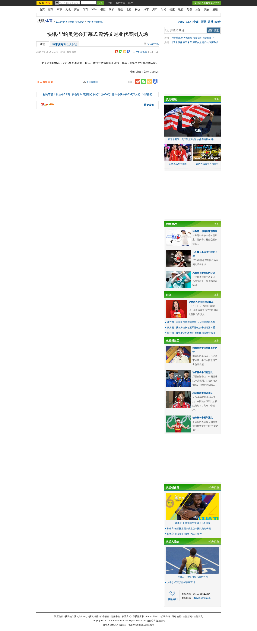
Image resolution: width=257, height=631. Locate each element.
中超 (196, 21)
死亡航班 (176, 38)
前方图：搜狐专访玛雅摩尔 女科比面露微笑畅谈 (191, 333)
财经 (120, 9)
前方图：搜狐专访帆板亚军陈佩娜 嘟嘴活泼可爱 (191, 327)
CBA (188, 21)
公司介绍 (165, 616)
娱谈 (111, 9)
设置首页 (58, 616)
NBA (94, 9)
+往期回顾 (213, 487)
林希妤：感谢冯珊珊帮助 (204, 231)
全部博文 (198, 616)
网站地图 (176, 616)
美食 (206, 9)
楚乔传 (205, 42)
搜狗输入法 (70, 616)
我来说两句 (64, 44)
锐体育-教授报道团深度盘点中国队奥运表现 (189, 528)
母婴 (189, 9)
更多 (216, 99)
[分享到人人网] (128, 51)
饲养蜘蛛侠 (186, 38)
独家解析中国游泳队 (202, 372)
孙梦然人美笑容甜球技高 (201, 302)
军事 (59, 9)
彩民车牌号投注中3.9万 (56, 94)
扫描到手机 (153, 44)
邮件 (130, 3)
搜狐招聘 (93, 616)
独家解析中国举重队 (202, 417)
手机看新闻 (141, 52)
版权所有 (160, 620)
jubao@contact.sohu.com (141, 624)
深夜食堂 (196, 42)
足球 (210, 21)
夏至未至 (187, 42)
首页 (42, 9)
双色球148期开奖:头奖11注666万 (91, 94)
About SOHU (152, 616)
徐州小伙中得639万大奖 (126, 94)
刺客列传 (213, 42)
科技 (137, 9)
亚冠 (203, 21)
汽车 (146, 9)
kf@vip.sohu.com (202, 598)
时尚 (163, 9)
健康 (172, 9)
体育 (85, 9)
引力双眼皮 (208, 38)
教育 (180, 9)
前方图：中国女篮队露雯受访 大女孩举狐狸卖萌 (191, 322)
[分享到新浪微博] (116, 51)
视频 (103, 9)
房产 (154, 9)
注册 (110, 3)
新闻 (50, 9)
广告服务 (104, 616)
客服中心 (115, 616)
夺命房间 (197, 38)
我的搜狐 (120, 3)
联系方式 (126, 616)
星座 (215, 9)
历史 (76, 9)
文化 (68, 9)
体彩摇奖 (147, 94)
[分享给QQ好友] (124, 51)
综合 (218, 21)
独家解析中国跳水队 (202, 393)
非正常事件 (176, 42)
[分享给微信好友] (143, 81)
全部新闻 (187, 616)
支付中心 (82, 616)
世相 (129, 9)
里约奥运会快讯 (95, 22)
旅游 (198, 9)
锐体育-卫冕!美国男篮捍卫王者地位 (192, 523)
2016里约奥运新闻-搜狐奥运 (70, 22)
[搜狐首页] (44, 3)
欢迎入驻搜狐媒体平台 (208, 3)
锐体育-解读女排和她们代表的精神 (184, 533)
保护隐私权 (138, 616)
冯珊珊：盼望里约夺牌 (203, 272)
